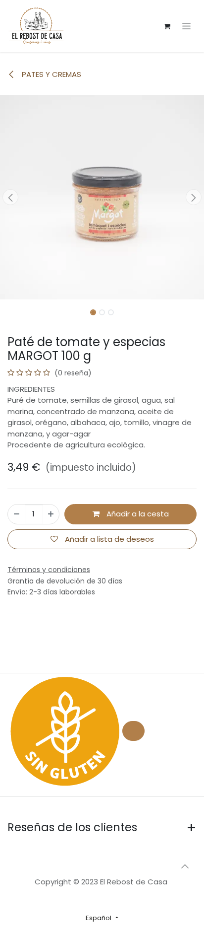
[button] (10, 197)
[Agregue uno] (50, 514)
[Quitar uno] (16, 514)
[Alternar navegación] (186, 26)
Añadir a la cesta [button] (136, 513)
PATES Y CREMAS (50, 74)
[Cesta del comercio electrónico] (166, 26)
